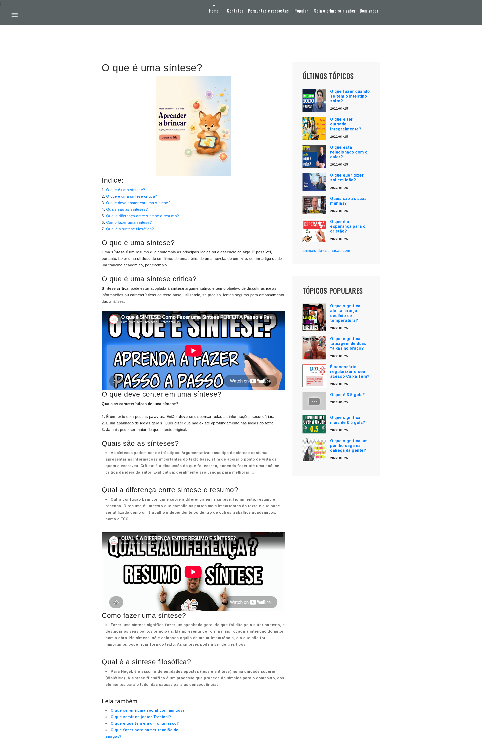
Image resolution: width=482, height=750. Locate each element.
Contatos (235, 11)
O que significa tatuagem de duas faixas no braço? (348, 343)
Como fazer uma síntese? (129, 222)
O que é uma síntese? (125, 190)
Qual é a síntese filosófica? (130, 229)
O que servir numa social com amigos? (148, 710)
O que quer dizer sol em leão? (347, 177)
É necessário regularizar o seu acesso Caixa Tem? (350, 371)
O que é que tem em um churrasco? (145, 723)
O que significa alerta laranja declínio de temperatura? (345, 313)
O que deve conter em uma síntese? (138, 203)
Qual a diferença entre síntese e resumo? (142, 216)
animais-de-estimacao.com (326, 250)
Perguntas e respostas (268, 11)
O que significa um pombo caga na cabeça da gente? (349, 445)
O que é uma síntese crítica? (131, 196)
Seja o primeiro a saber (335, 11)
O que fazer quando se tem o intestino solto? (350, 96)
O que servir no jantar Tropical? (141, 717)
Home (214, 11)
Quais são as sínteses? (127, 209)
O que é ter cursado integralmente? (345, 124)
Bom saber (369, 11)
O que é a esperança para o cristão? (348, 226)
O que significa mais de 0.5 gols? (347, 420)
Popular (301, 11)
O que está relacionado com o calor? (349, 152)
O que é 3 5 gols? (347, 394)
